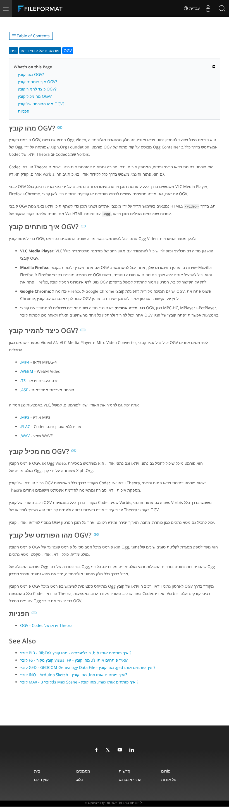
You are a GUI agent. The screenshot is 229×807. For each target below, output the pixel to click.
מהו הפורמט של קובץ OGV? (41, 103)
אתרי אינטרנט (130, 779)
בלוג (79, 779)
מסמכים (83, 771)
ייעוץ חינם (42, 779)
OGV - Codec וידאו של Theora (46, 625)
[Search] (222, 8)
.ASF (24, 389)
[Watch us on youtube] (121, 750)
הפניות (23, 111)
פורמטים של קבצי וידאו (40, 50)
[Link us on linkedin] (132, 750)
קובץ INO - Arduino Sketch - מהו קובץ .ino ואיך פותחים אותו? (73, 674)
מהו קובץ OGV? (31, 74)
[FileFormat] (53, 8)
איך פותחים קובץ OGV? (37, 81)
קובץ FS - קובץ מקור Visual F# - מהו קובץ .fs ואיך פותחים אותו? (74, 660)
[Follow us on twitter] (109, 750)
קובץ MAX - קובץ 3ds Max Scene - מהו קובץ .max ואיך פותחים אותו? (79, 682)
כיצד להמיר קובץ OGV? (37, 89)
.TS (23, 380)
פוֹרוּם (166, 771)
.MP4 (24, 362)
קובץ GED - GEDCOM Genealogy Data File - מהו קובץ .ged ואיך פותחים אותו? (87, 667)
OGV (68, 50)
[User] (208, 8)
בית (13, 50)
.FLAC (25, 426)
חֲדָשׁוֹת (124, 771)
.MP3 (24, 417)
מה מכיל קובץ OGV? (35, 96)
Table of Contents (33, 35)
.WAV (25, 435)
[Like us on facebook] (97, 750)
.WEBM (26, 371)
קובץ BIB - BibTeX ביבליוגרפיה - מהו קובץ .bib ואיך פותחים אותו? (75, 652)
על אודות (168, 779)
